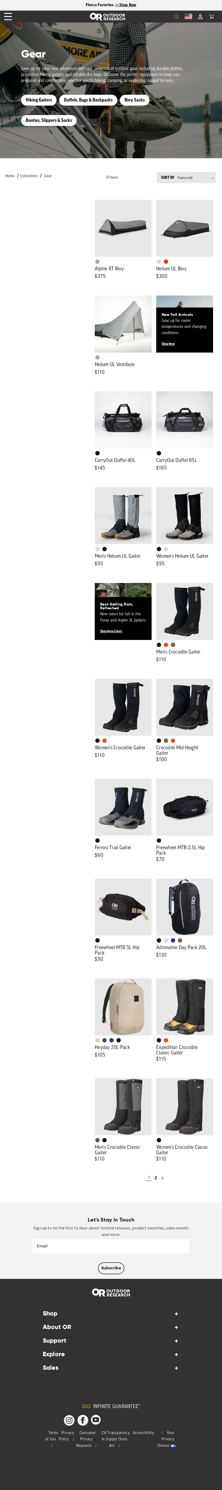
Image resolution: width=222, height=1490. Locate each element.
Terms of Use (51, 1436)
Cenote (173, 940)
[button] (211, 17)
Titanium (166, 940)
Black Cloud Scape (104, 1040)
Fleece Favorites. (101, 5)
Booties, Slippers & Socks (49, 120)
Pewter (97, 261)
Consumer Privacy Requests (86, 1439)
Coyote (173, 645)
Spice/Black (166, 645)
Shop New (168, 343)
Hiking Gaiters (39, 100)
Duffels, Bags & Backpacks (88, 100)
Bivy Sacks (135, 100)
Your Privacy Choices (166, 1439)
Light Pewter (159, 261)
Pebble (97, 357)
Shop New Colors (111, 631)
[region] (111, 5)
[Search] (165, 17)
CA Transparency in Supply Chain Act (116, 1439)
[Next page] (162, 1178)
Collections (29, 176)
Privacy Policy (66, 1436)
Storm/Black (97, 1140)
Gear (48, 176)
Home (10, 176)
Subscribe (111, 1268)
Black (104, 549)
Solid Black (97, 453)
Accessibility (143, 1433)
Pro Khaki (97, 1040)
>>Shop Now (125, 5)
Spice (166, 261)
